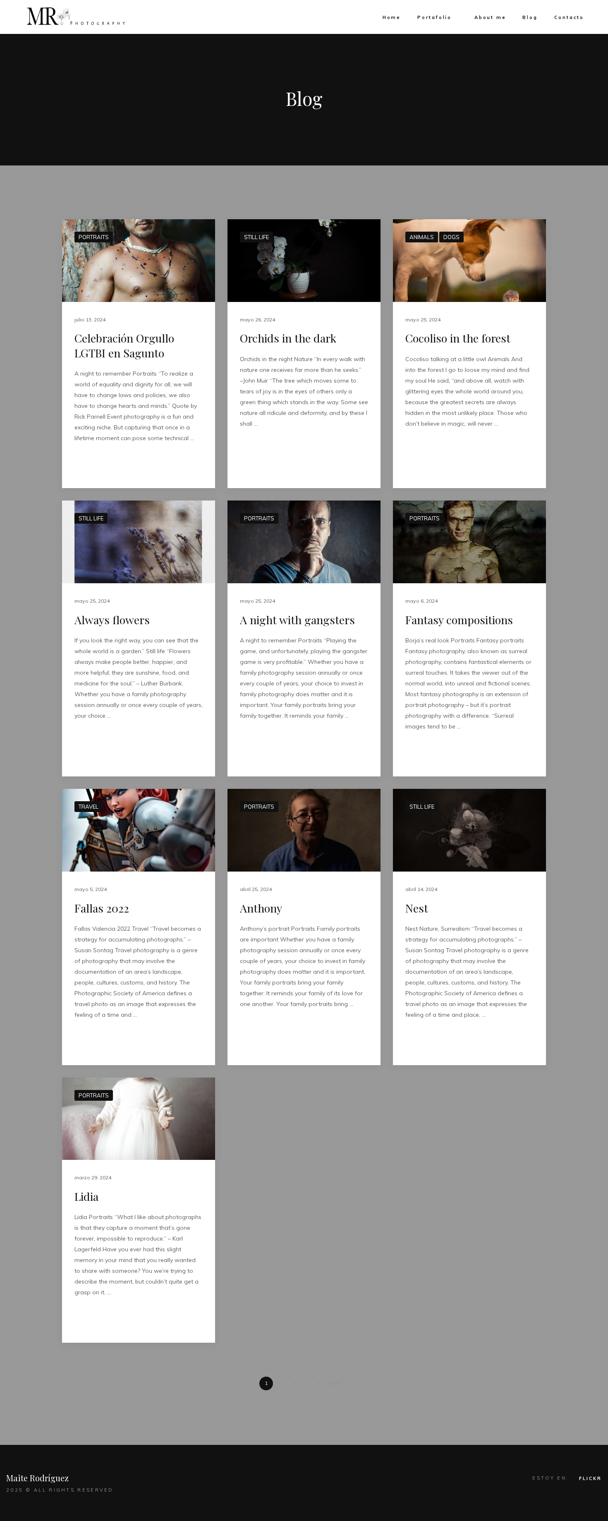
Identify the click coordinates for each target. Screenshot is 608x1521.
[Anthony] (304, 830)
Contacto (569, 17)
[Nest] (469, 830)
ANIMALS (421, 237)
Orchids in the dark (288, 338)
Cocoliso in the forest (457, 338)
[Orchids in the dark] (304, 260)
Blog (529, 17)
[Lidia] (138, 1119)
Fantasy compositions (459, 619)
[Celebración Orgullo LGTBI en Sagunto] (138, 260)
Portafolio (434, 17)
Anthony (261, 908)
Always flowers (112, 619)
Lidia (86, 1196)
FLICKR (590, 1478)
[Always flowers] (138, 542)
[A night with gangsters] (304, 542)
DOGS (451, 237)
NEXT (336, 1383)
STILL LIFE (256, 237)
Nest (416, 908)
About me (490, 17)
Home (392, 17)
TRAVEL (88, 806)
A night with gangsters (297, 619)
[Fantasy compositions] (469, 542)
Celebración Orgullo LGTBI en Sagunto (124, 345)
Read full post (98, 464)
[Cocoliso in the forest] (469, 260)
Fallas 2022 (101, 908)
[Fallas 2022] (138, 830)
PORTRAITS (94, 237)
